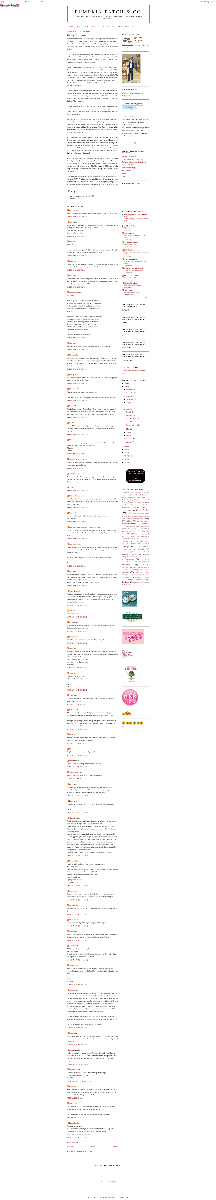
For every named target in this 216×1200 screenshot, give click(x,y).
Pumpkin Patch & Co (108, 11)
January (129, 442)
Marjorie (72, 905)
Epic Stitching (129, 233)
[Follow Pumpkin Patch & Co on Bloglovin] (132, 105)
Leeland (72, 1123)
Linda (71, 801)
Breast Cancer (127, 502)
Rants (142, 565)
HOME (70, 26)
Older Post (114, 1146)
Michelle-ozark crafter (76, 459)
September (130, 399)
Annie (71, 891)
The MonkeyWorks (135, 577)
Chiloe (71, 261)
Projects (126, 564)
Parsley (71, 374)
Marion (71, 440)
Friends (125, 523)
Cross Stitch (142, 510)
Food (138, 521)
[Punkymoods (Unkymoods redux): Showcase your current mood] (135, 96)
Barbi (71, 571)
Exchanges (137, 518)
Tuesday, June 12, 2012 (77, 985)
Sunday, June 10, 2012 (77, 605)
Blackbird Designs (129, 500)
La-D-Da (131, 543)
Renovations (125, 567)
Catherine (72, 622)
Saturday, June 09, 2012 (78, 216)
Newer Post (70, 1146)
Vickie (71, 355)
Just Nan (144, 541)
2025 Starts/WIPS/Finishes (132, 285)
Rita (70, 241)
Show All (147, 297)
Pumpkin (139, 38)
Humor (132, 533)
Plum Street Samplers (140, 562)
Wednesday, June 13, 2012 (79, 1081)
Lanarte (139, 543)
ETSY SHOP (117, 26)
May (128, 429)
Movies (124, 554)
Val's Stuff (136, 582)
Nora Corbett (133, 557)
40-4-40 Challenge (135, 492)
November (130, 393)
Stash (127, 572)
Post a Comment (72, 1142)
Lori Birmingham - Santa (132, 292)
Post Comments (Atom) (84, 1151)
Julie (70, 343)
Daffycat (72, 637)
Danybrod (146, 513)
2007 (126, 459)
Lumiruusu (73, 1069)
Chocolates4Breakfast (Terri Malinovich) (83, 527)
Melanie (72, 920)
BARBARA (73, 496)
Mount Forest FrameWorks (139, 552)
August (129, 402)
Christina (72, 389)
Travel (127, 582)
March (128, 435)
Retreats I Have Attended (131, 278)
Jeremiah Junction (127, 539)
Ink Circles (125, 536)
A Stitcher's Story (130, 226)
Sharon (71, 695)
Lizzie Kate (138, 547)
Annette (72, 946)
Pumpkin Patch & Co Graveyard (132, 159)
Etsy (130, 518)
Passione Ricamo (144, 557)
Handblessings (140, 526)
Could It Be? (130, 412)
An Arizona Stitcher (131, 242)
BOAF (138, 500)
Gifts (134, 523)
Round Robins (143, 567)
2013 (126, 383)
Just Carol (128, 290)
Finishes (129, 521)
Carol (71, 784)
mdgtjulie (72, 1050)
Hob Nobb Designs (128, 531)
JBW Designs (144, 536)
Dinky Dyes (127, 516)
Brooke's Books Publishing (133, 505)
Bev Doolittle (126, 170)
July (128, 406)
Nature (139, 554)
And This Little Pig (131, 259)
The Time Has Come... (133, 418)
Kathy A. (72, 210)
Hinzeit (145, 529)
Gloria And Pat (130, 526)
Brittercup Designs (143, 502)
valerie (71, 1086)
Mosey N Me (126, 552)
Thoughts (146, 579)
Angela (71, 990)
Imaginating (143, 534)
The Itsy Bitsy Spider (76, 35)
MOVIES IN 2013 (131, 26)
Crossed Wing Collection (135, 513)
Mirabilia (141, 549)
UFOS (86, 26)
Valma (71, 861)
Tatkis (71, 673)
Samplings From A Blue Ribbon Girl (135, 215)
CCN (134, 507)
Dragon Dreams (138, 516)
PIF (142, 559)
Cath (70, 275)
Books (145, 500)
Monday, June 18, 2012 (77, 1137)
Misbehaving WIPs (130, 244)
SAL (123, 569)
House (124, 534)
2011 (126, 446)
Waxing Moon (145, 582)
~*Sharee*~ (73, 473)
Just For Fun (134, 541)
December (130, 389)
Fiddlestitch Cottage (129, 167)
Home (93, 1146)
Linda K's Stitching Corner (134, 268)
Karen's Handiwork (131, 283)
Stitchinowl (73, 423)
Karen (71, 734)
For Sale (145, 521)
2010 (126, 449)
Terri (70, 610)
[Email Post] (92, 196)
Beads (138, 497)
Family (79, 198)
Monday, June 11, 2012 (77, 795)
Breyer (124, 173)
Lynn (71, 513)
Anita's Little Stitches (129, 165)
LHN (145, 543)
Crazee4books (74, 292)
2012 (126, 387)
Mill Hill (132, 549)
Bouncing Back (131, 415)
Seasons (146, 569)
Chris (71, 749)
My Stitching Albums (129, 156)
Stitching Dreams (130, 250)
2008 (126, 456)
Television (137, 575)
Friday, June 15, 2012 (77, 1098)
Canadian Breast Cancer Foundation (134, 162)
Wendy (71, 931)
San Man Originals (135, 570)
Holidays (141, 531)
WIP (125, 584)
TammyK (72, 591)
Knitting (124, 543)
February (129, 439)
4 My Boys (125, 492)
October (129, 396)
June (128, 409)
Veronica (72, 965)
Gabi (70, 222)
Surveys (129, 575)
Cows (124, 176)
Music (132, 554)
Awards (131, 497)
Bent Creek (145, 497)
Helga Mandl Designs (135, 529)
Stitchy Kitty (138, 572)
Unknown (72, 760)
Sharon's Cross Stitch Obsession (135, 275)
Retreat (134, 567)
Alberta (71, 1103)
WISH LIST (95, 26)
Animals (131, 495)
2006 (126, 462)
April (128, 432)
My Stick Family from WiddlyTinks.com (108, 1197)
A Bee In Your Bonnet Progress (133, 270)
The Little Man (131, 422)
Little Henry (128, 228)
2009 (126, 452)
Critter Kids (126, 510)
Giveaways (145, 523)
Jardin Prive (134, 536)
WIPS (78, 26)
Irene (71, 406)
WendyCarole (73, 772)
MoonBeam (73, 544)
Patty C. (72, 710)
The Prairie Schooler (133, 579)
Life (124, 546)
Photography (129, 559)
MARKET (106, 26)
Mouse (71, 648)
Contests (143, 507)
